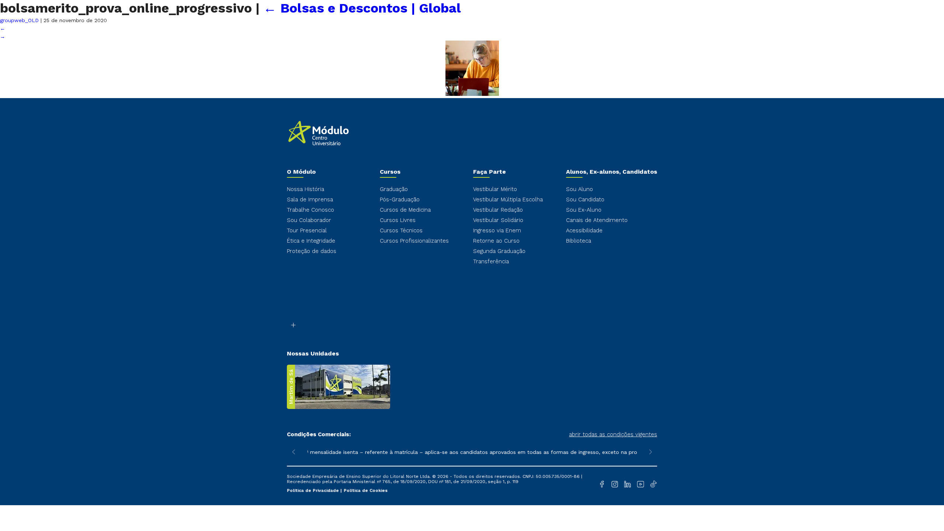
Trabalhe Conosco (310, 209)
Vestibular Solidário (498, 220)
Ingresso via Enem (497, 230)
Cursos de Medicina (405, 209)
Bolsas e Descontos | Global (362, 8)
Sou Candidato (585, 199)
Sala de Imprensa (310, 199)
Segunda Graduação (499, 251)
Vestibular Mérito (495, 189)
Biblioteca (578, 240)
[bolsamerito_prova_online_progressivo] (472, 94)
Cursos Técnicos (401, 230)
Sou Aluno (579, 189)
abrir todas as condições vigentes (613, 434)
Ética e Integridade (311, 240)
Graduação (394, 189)
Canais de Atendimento (597, 220)
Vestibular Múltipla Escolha (508, 199)
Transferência (491, 261)
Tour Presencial (307, 230)
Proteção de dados (311, 251)
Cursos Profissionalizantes (414, 240)
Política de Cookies (366, 490)
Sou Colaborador (309, 220)
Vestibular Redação (498, 209)
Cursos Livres (398, 220)
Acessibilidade (584, 230)
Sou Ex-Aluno (583, 209)
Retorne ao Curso (496, 240)
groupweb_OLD (19, 20)
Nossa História (305, 189)
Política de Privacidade (313, 490)
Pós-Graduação (400, 199)
